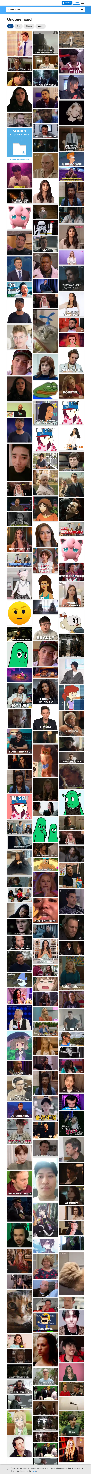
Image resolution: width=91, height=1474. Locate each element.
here (34, 1471)
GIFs (18, 26)
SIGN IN (76, 2)
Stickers (29, 26)
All (10, 26)
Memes (40, 26)
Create (68, 2)
